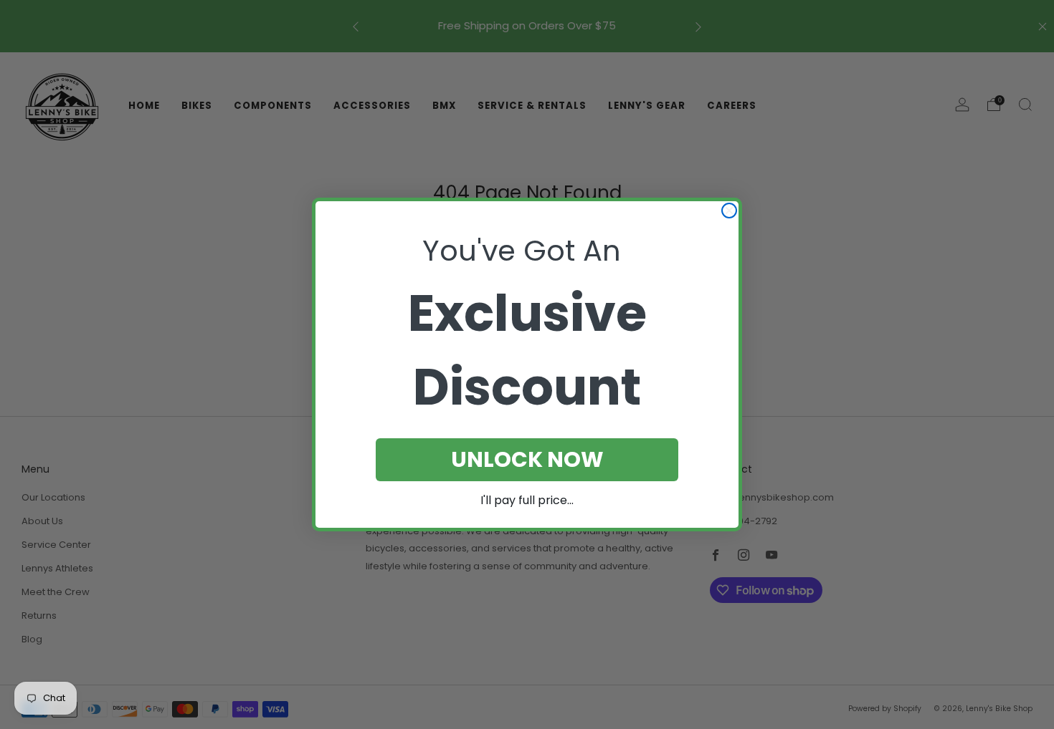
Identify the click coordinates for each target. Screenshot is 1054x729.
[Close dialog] (729, 210)
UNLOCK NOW (527, 459)
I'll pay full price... (527, 500)
